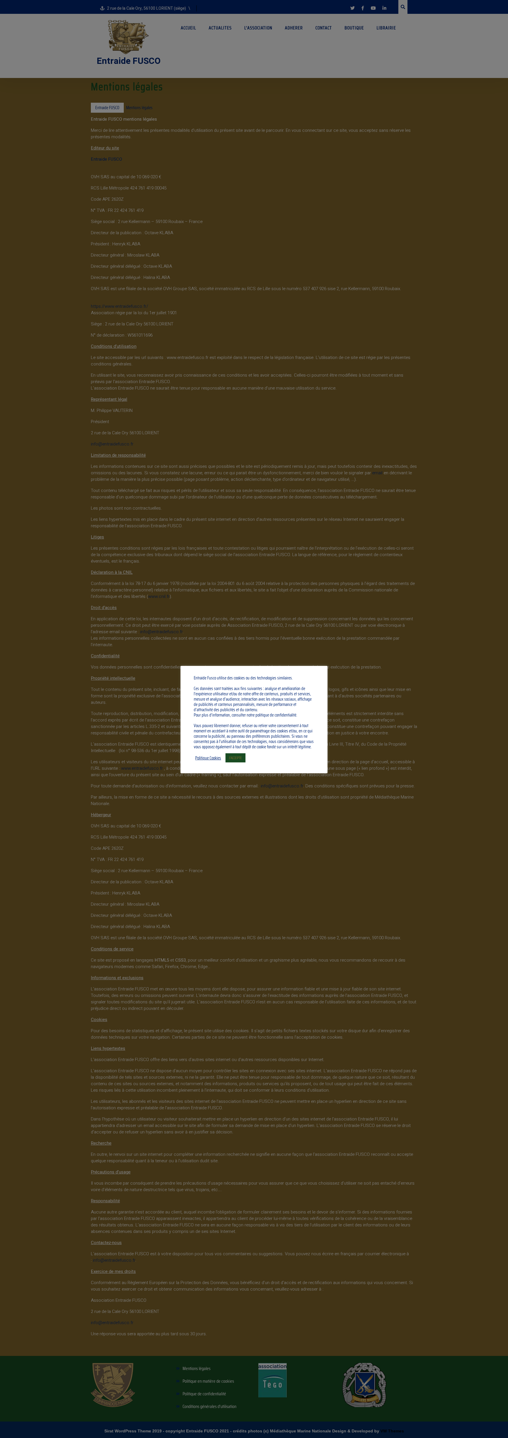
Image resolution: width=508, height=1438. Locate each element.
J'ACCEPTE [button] (235, 758)
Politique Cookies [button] (208, 758)
